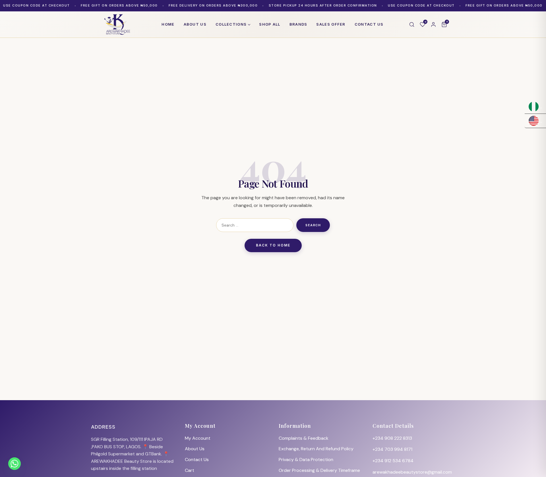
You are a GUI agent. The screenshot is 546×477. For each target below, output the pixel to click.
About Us (194, 449)
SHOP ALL (269, 24)
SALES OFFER (330, 24)
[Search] (412, 24)
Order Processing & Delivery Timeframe (319, 470)
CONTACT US (369, 24)
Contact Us (197, 459)
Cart (189, 470)
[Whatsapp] (14, 463)
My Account (197, 438)
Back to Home (273, 245)
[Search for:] (254, 225)
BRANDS (298, 24)
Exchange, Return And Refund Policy (316, 449)
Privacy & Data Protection (306, 459)
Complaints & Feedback (303, 438)
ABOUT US (195, 24)
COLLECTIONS (231, 24)
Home (168, 24)
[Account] (433, 24)
